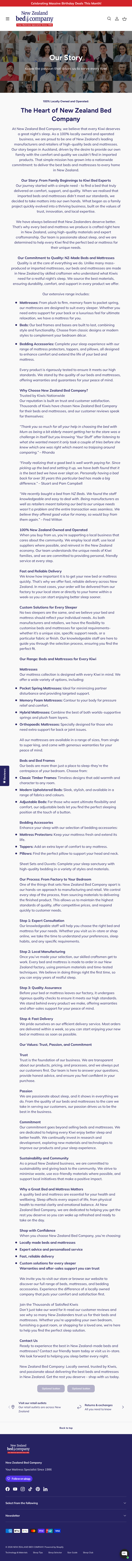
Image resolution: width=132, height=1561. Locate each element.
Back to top (66, 1427)
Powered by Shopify (54, 1547)
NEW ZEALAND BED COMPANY (28, 1547)
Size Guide (72, 1552)
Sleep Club (88, 1552)
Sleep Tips (38, 1552)
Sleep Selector (55, 1552)
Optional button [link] (51, 1388)
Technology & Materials (17, 1552)
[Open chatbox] (124, 1554)
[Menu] (7, 19)
